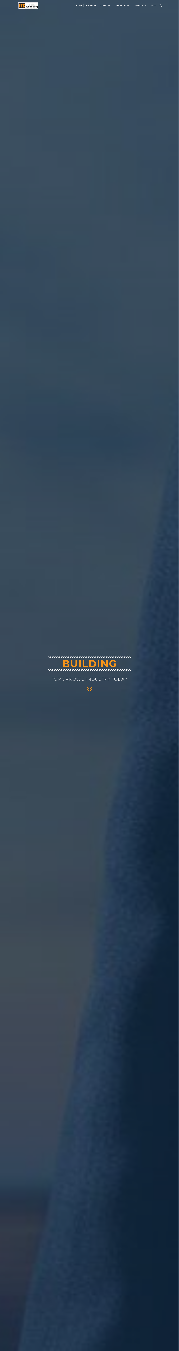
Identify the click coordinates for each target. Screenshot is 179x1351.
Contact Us (140, 5)
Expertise (105, 5)
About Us (91, 5)
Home (79, 5)
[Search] (160, 5)
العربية (153, 5)
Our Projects (122, 5)
